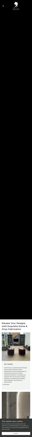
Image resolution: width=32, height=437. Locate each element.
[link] (16, 6)
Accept (16, 433)
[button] (4, 5)
